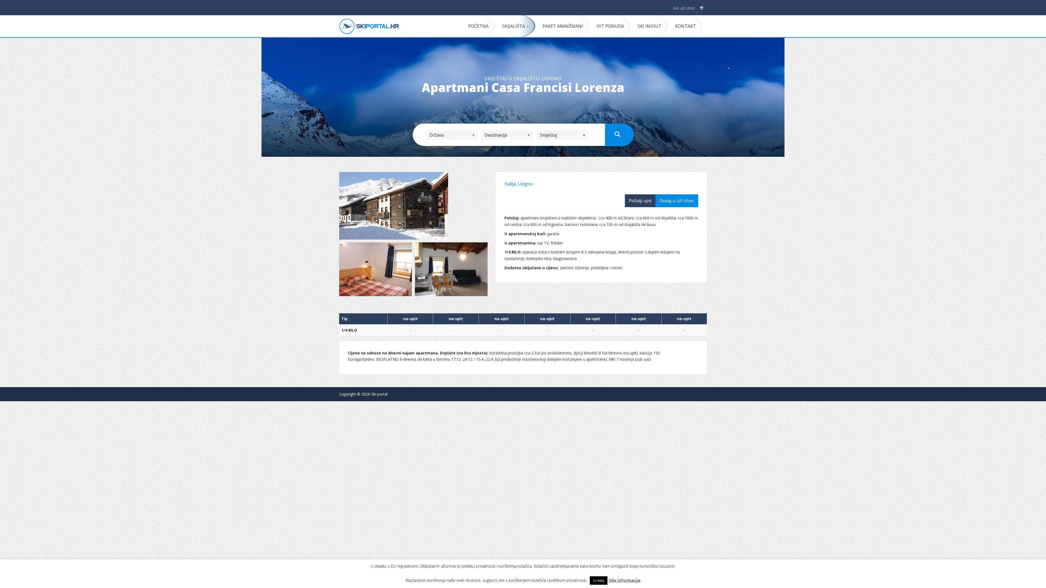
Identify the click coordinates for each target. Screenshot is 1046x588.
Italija (510, 184)
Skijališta (514, 26)
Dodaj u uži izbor (676, 201)
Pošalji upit (640, 201)
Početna (478, 26)
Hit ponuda (610, 26)
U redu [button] (598, 580)
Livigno (525, 184)
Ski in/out (649, 26)
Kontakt (685, 26)
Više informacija (624, 580)
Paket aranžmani (562, 26)
